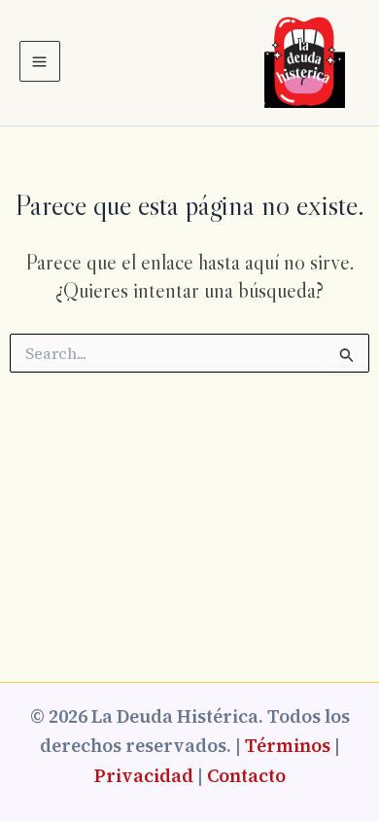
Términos (287, 745)
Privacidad (143, 776)
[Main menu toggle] (39, 61)
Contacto (246, 776)
